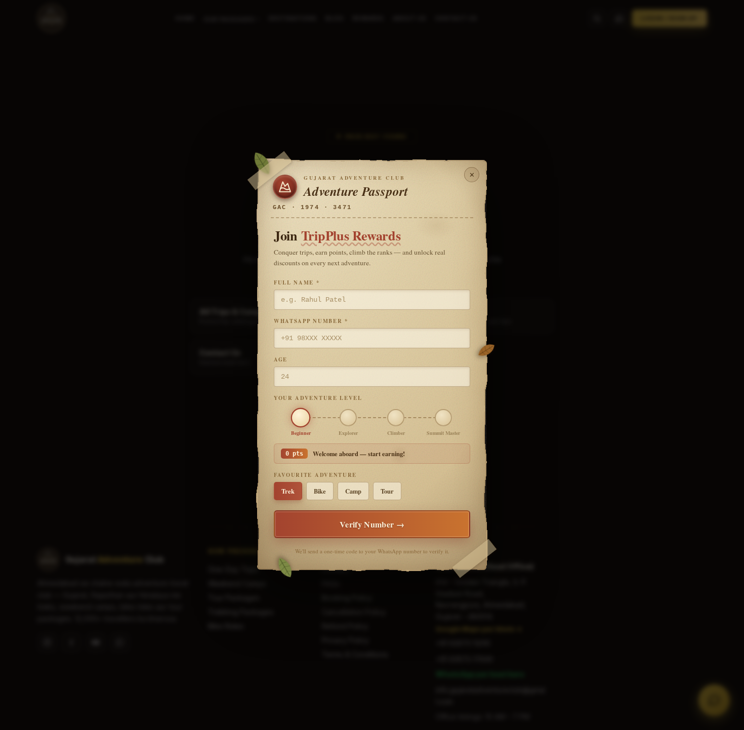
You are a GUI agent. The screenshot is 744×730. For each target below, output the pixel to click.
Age (280, 359)
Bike (320, 491)
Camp (353, 491)
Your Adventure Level (318, 398)
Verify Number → (372, 524)
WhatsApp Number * (311, 321)
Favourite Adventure (315, 475)
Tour (387, 491)
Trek (288, 491)
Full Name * (297, 282)
